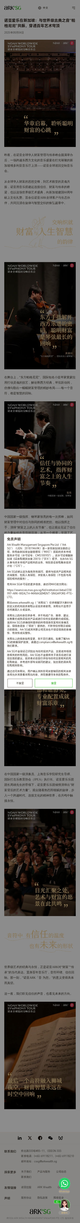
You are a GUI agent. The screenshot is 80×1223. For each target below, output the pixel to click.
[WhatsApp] (64, 1185)
